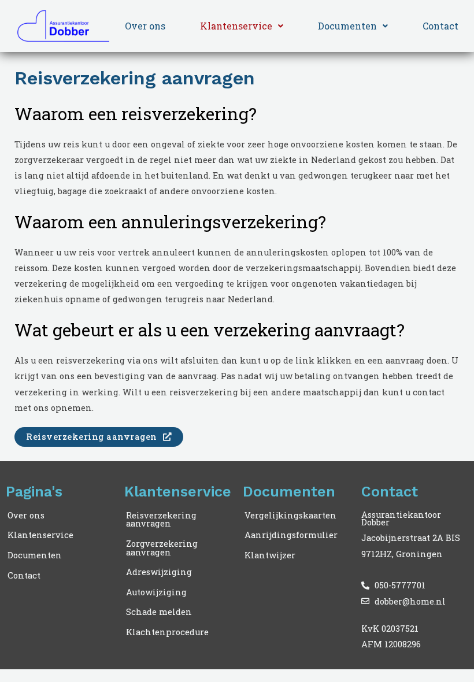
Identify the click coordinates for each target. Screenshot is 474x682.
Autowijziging (156, 592)
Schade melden (159, 611)
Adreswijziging (159, 571)
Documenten (347, 26)
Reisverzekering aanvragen (161, 519)
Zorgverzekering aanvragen (162, 548)
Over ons (145, 26)
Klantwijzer (270, 555)
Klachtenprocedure (167, 632)
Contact (440, 26)
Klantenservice (236, 26)
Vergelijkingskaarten (290, 515)
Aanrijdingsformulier (291, 534)
